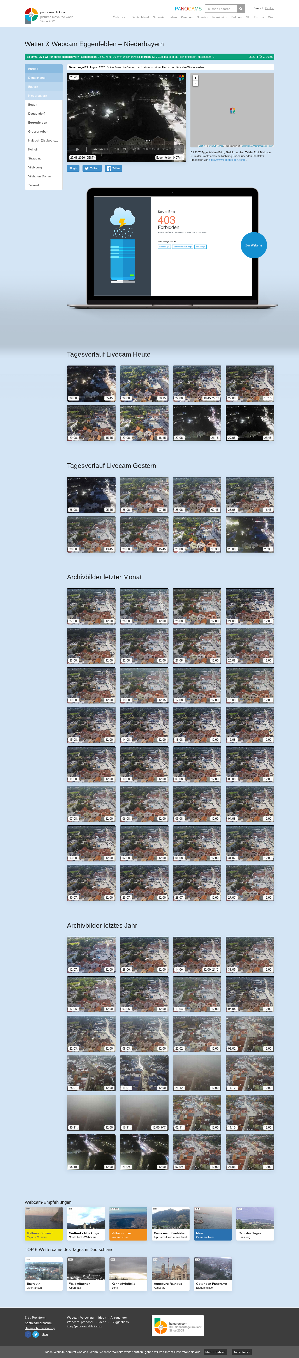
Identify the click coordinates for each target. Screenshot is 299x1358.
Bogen (32, 104)
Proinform (39, 1317)
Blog (45, 1334)
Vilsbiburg (35, 167)
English (269, 8)
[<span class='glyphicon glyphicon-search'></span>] (241, 8)
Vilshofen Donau (39, 176)
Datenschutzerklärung (40, 1328)
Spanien (202, 17)
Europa (259, 17)
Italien (173, 17)
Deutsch (259, 8)
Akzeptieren (242, 1352)
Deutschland (140, 17)
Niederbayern (37, 95)
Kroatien (187, 17)
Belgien (236, 17)
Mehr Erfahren (215, 1352)
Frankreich (219, 17)
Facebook (28, 1334)
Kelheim (33, 149)
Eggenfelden (37, 122)
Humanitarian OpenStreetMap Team (257, 146)
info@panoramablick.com (84, 1326)
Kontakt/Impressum (38, 1323)
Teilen (116, 168)
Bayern (33, 86)
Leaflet (202, 146)
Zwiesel (33, 185)
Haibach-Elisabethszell (44, 140)
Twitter (35, 1334)
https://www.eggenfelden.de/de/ (227, 159)
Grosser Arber (38, 131)
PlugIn (73, 168)
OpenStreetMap (216, 146)
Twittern (94, 168)
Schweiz (158, 17)
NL (248, 17)
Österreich (120, 17)
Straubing (35, 158)
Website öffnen (165, 245)
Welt (271, 17)
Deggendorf (36, 113)
